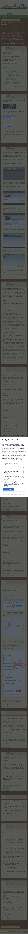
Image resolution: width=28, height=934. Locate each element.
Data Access (14, 494)
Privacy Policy (22, 494)
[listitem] (14, 464)
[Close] (25, 440)
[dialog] (14, 467)
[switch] (23, 467)
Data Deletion (6, 494)
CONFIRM (8, 489)
